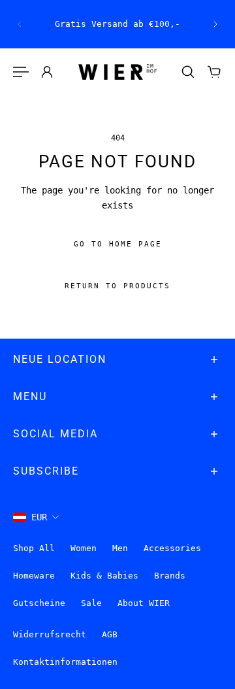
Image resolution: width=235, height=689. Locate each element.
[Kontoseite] (47, 72)
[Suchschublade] (188, 72)
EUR (39, 517)
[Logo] (117, 72)
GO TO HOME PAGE (118, 245)
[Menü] (21, 72)
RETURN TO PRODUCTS (117, 286)
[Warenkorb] (214, 72)
